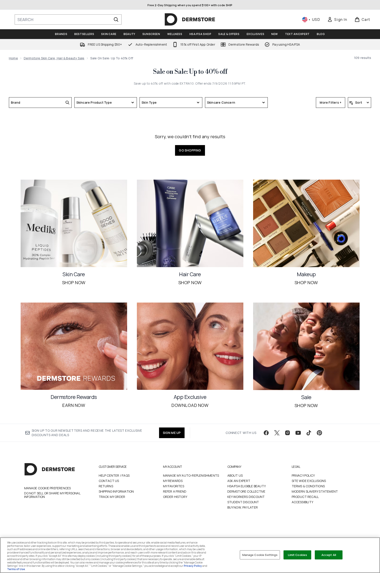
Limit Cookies (297, 555)
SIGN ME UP (172, 433)
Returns (106, 486)
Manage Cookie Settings (260, 555)
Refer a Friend (175, 491)
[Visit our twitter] (277, 432)
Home (13, 58)
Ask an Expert (238, 481)
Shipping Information (116, 491)
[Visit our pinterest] (319, 432)
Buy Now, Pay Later (242, 507)
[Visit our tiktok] (308, 432)
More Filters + (330, 102)
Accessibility (302, 502)
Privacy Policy (303, 475)
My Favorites (173, 486)
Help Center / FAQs (114, 475)
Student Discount (243, 502)
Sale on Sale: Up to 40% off (190, 72)
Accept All (328, 555)
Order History (175, 497)
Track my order (112, 497)
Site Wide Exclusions (309, 481)
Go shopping (190, 150)
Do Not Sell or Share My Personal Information (52, 495)
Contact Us (109, 481)
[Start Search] (116, 19)
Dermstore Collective (246, 491)
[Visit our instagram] (287, 432)
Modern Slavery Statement (315, 491)
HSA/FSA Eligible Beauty (246, 486)
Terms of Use (16, 569)
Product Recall (305, 497)
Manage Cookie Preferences (47, 488)
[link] (337, 19)
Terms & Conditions (308, 486)
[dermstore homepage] (189, 19)
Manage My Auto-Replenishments (191, 475)
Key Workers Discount (246, 497)
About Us (235, 475)
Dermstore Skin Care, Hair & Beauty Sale (54, 58)
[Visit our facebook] (266, 432)
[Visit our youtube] (298, 432)
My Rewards (173, 481)
